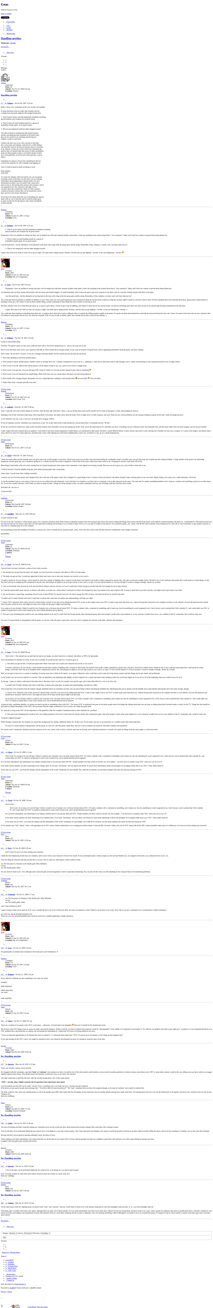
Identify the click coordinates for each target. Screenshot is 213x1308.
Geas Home (32, 1307)
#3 (2, 285)
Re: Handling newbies (11, 1056)
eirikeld (3, 391)
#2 (2, 226)
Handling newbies (11, 38)
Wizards (13, 43)
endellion (4, 498)
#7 (2, 514)
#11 (2, 800)
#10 (2, 752)
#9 (2, 652)
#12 (2, 848)
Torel (3, 543)
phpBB (12, 1288)
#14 (2, 948)
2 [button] (5, 62)
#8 (2, 564)
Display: (6, 1233)
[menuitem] (7, 26)
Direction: (36, 1233)
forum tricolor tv (20, 1284)
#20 (2, 1203)
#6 (2, 456)
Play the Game (42, 1307)
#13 (2, 894)
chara (3, 738)
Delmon (4, 210)
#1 (2, 103)
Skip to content (6, 14)
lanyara (3, 1046)
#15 (2, 974)
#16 (2, 1021)
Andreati (4, 881)
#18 (2, 1123)
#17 (2, 1064)
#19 (2, 1166)
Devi (2, 834)
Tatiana (3, 83)
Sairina (3, 1185)
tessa (2, 269)
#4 (2, 338)
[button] (6, 64)
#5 (2, 407)
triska (3, 1103)
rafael (3, 442)
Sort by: (21, 1233)
